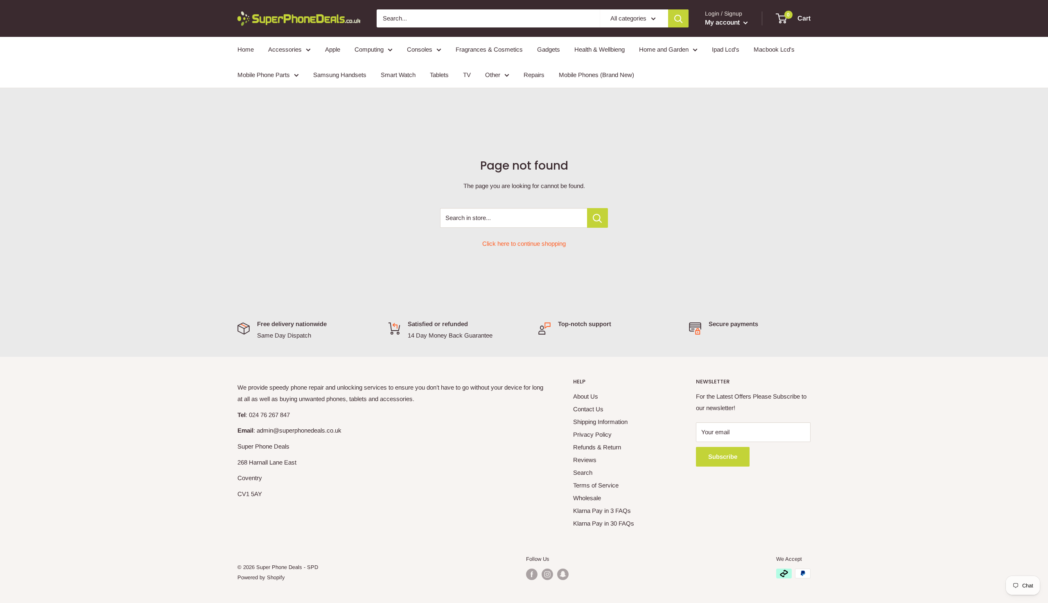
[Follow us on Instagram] (547, 574)
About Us (585, 396)
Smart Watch (398, 74)
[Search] (678, 18)
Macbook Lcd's (774, 49)
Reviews (584, 459)
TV (467, 74)
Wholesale (587, 497)
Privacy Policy (592, 434)
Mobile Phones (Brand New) (596, 74)
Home (245, 49)
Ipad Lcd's (725, 49)
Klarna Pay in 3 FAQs (602, 510)
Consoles (419, 49)
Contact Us (588, 409)
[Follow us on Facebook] (532, 574)
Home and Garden (664, 49)
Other (492, 74)
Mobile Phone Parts (263, 74)
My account (723, 22)
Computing (369, 49)
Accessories (285, 49)
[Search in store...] (597, 218)
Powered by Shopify (261, 577)
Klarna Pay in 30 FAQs (603, 523)
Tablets (439, 74)
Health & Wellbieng (599, 49)
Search (582, 472)
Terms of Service (596, 485)
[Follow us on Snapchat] (563, 574)
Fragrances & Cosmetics (489, 49)
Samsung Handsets (339, 74)
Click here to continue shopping (524, 243)
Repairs (534, 74)
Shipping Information (600, 421)
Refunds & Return (597, 447)
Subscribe (722, 456)
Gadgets (548, 49)
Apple (332, 49)
